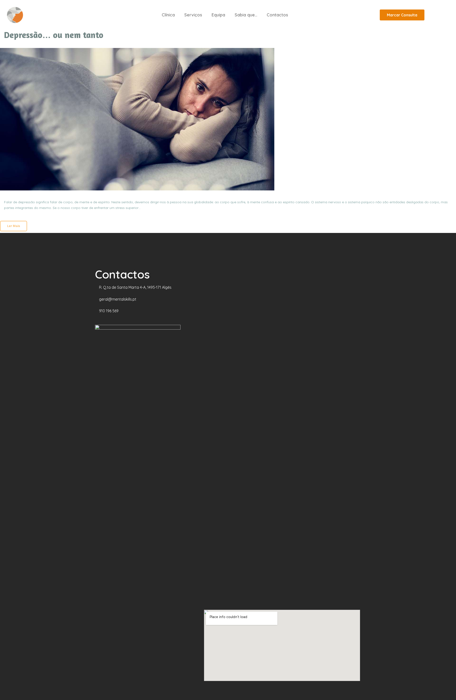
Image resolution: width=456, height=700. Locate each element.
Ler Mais (13, 225)
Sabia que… (246, 15)
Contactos (277, 15)
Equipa (218, 15)
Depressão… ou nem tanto (53, 35)
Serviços (193, 15)
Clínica (168, 15)
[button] (402, 14)
